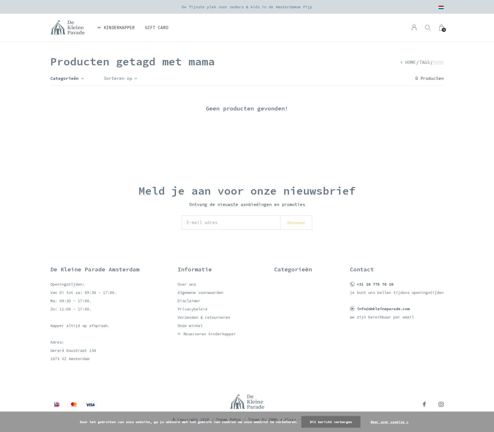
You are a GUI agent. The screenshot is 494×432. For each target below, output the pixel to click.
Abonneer (296, 222)
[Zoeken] (428, 27)
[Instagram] (441, 404)
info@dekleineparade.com (383, 308)
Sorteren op (118, 78)
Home (410, 62)
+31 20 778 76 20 (375, 284)
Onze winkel (190, 325)
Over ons (187, 284)
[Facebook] (424, 404)
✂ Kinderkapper (116, 27)
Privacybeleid (192, 309)
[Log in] (414, 27)
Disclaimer (189, 300)
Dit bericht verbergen (331, 422)
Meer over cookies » (389, 422)
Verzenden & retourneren (204, 317)
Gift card (156, 27)
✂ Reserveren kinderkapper (207, 333)
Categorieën (64, 78)
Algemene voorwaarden (200, 292)
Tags (424, 62)
